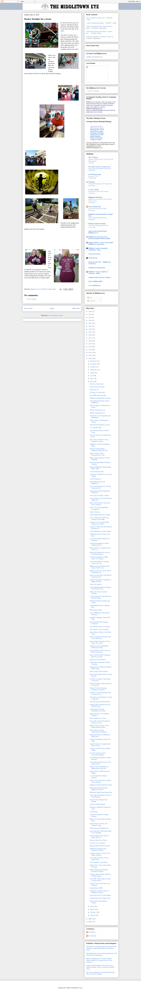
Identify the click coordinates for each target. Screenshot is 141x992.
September (93, 370)
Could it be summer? (96, 584)
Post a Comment (31, 299)
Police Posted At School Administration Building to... (99, 731)
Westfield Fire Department (96, 267)
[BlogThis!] (66, 289)
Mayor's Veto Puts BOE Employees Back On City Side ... (100, 656)
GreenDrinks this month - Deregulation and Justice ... (98, 710)
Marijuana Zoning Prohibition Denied (101, 785)
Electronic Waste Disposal (97, 804)
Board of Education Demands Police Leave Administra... (100, 637)
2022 (90, 323)
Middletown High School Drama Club (101, 792)
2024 (90, 317)
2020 (90, 329)
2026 (90, 311)
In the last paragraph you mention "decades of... (100, 36)
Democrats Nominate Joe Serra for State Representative (100, 553)
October (92, 367)
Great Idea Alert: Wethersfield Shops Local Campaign (100, 832)
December (93, 361)
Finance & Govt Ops (96, 134)
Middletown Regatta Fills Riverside (100, 398)
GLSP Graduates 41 (95, 479)
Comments (92, 301)
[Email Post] (60, 289)
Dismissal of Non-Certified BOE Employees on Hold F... (99, 523)
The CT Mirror (93, 157)
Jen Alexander (92, 936)
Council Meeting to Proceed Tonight (100, 531)
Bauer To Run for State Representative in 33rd (97, 454)
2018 (90, 335)
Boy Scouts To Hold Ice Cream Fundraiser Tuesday (99, 440)
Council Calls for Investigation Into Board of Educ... (100, 744)
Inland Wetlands (95, 136)
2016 (90, 341)
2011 (90, 355)
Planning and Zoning (97, 133)
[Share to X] (68, 289)
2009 (90, 919)
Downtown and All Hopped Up (99, 828)
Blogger (80, 988)
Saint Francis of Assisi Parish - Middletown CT (97, 232)
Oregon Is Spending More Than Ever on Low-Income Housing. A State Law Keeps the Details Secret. (100, 967)
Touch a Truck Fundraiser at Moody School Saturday (100, 781)
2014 (90, 347)
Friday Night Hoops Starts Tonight (100, 515)
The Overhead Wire (94, 206)
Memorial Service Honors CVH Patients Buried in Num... (99, 726)
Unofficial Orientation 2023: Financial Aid (100, 184)
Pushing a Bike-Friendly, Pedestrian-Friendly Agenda (100, 875)
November (93, 364)
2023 (90, 320)
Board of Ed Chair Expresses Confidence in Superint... (98, 689)
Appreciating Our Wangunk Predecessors (99, 168)
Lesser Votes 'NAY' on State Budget (100, 895)
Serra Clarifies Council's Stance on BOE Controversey (100, 651)
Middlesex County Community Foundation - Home (98, 249)
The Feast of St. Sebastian (97, 843)
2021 (90, 326)
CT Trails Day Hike (95, 427)
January (92, 915)
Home (52, 308)
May (91, 381)
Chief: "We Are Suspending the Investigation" (99, 508)
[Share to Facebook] (70, 289)
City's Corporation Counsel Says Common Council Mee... (99, 518)
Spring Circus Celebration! (97, 659)
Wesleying (91, 182)
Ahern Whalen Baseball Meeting (97, 218)
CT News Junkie (93, 189)
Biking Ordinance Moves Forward (100, 846)
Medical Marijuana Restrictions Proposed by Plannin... (99, 870)
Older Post (76, 308)
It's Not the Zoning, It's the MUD (97, 208)
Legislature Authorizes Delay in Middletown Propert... (99, 891)
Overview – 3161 (93, 176)
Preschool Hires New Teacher (98, 840)
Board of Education (96, 138)
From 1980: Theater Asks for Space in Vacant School (100, 879)
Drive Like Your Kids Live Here (99, 495)
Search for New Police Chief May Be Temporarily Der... (101, 576)
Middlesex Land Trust (95, 197)
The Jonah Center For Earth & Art (99, 167)
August (92, 373)
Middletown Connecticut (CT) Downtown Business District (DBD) (99, 237)
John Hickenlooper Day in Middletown (97, 482)
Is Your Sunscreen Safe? (97, 471)
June (91, 378)
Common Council (95, 139)
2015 (90, 344)
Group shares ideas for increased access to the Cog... (99, 562)
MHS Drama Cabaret (96, 610)
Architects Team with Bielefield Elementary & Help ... (99, 646)
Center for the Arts (94, 254)
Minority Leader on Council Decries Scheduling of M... (100, 571)
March (92, 909)
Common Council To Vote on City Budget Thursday (100, 854)
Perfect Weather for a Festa (98, 718)
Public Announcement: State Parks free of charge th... (100, 503)
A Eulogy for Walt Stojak (97, 392)
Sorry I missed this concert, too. (95, 18)
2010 (90, 358)
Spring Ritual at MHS (96, 888)
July (91, 375)
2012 (90, 352)
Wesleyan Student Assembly (97, 223)
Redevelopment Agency (97, 128)
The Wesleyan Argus (94, 174)
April (92, 906)
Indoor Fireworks (95, 512)
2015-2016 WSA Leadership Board (98, 225)
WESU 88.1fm (92, 258)
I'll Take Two (94, 812)
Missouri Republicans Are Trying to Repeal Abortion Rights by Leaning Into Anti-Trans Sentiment (99, 960)
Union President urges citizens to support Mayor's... (99, 836)
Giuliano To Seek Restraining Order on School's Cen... (100, 693)
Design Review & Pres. (97, 129)
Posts (90, 297)
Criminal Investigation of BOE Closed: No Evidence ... (99, 558)
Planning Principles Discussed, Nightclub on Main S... (99, 788)
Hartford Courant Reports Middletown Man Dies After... (99, 449)
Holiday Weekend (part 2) (97, 410)
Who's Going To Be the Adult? (99, 671)
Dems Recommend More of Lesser (100, 425)
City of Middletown (94, 285)
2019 (90, 332)
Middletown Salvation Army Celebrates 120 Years (98, 849)
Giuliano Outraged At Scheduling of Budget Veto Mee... (100, 580)
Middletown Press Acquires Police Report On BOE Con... (100, 567)
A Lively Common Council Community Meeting (98, 754)
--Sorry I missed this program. (95, 23)
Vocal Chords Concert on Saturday (100, 626)
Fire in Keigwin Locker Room (99, 862)
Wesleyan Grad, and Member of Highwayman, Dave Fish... (99, 767)
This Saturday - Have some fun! (99, 629)
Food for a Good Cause (96, 384)
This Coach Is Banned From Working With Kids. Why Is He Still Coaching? (100, 973)
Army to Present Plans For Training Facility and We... (100, 487)
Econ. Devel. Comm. (96, 131)
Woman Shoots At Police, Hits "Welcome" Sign (99, 824)
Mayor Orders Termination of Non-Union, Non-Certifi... (100, 642)
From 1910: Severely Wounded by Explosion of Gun (100, 722)
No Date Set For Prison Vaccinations (98, 191)
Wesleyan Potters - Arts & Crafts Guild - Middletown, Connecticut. (101, 243)
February (93, 912)
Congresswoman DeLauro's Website (99, 277)
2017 (90, 338)
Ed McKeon (91, 932)
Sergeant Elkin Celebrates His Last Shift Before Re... (100, 705)
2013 (90, 349)
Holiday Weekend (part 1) (97, 413)
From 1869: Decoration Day (98, 395)
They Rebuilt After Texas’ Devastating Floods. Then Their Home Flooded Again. (101, 954)
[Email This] (64, 289)
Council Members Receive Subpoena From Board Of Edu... (100, 588)
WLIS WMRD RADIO (95, 281)
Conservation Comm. (96, 126)
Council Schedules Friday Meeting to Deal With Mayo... (100, 597)
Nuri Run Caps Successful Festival (100, 701)
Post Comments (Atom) (56, 315)
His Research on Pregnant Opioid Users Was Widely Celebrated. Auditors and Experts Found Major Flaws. (101, 948)
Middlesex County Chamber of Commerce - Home (98, 272)
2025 (90, 314)
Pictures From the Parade (97, 387)
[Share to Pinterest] (72, 289)
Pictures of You (94, 389)
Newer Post (28, 308)
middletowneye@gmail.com (94, 57)
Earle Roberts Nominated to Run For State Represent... (100, 796)
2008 (90, 922)
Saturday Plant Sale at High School (100, 898)
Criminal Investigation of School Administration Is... (99, 544)
